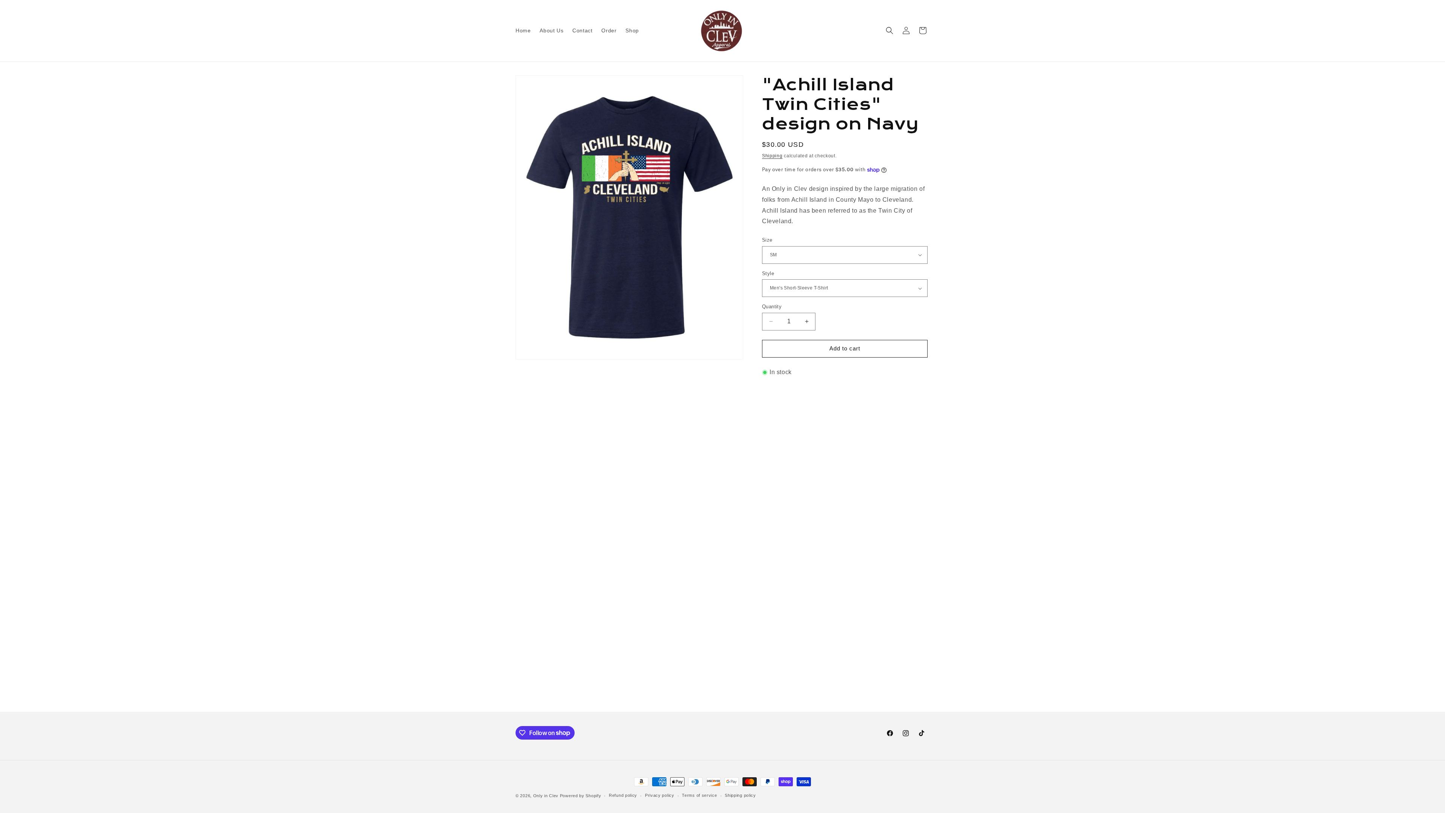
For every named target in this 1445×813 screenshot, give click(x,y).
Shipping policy (740, 795)
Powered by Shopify (580, 795)
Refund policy (623, 795)
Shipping (772, 155)
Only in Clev (545, 795)
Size (767, 240)
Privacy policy (659, 795)
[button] (889, 30)
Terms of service (699, 795)
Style (768, 273)
